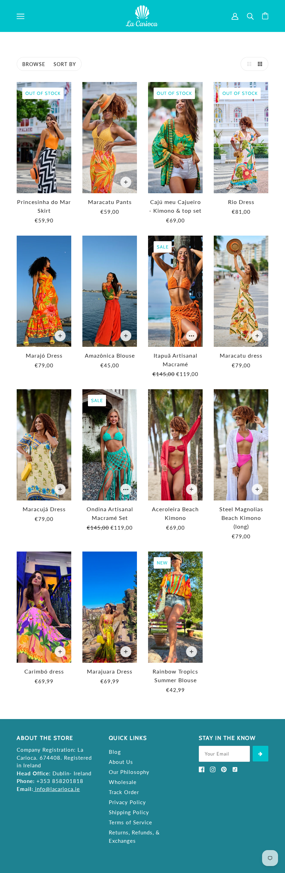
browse (33, 64)
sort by (65, 64)
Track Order (124, 792)
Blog (115, 752)
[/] (142, 15)
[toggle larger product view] (247, 64)
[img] (201, 769)
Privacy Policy (127, 802)
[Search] (250, 16)
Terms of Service (130, 822)
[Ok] (260, 753)
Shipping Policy (129, 812)
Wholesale (123, 782)
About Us (121, 762)
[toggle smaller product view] (261, 64)
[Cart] (265, 16)
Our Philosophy (129, 772)
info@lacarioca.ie (57, 789)
